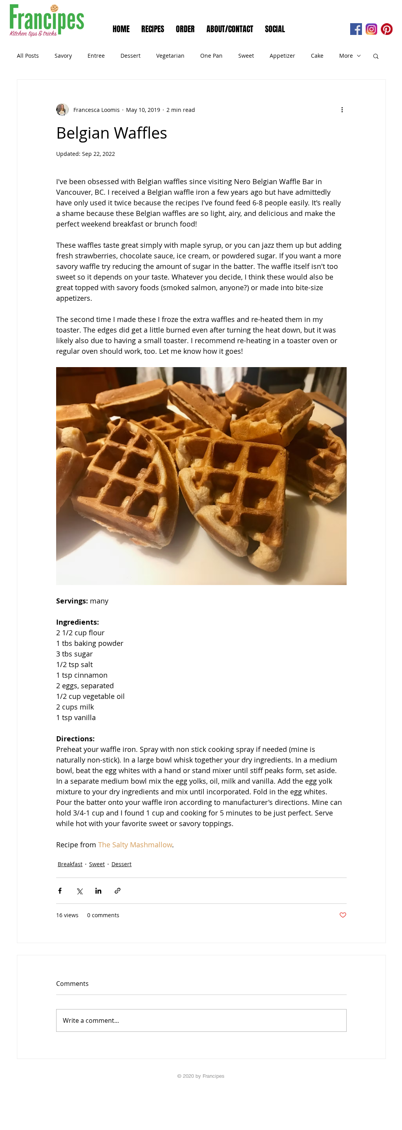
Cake (317, 55)
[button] (376, 56)
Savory (63, 55)
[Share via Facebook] (60, 890)
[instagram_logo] (371, 29)
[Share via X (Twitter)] (79, 890)
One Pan (211, 55)
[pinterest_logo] (387, 29)
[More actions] (342, 109)
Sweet (246, 55)
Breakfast (70, 864)
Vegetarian (170, 55)
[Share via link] (117, 890)
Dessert (131, 55)
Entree (96, 55)
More (346, 55)
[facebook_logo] (356, 29)
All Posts (28, 55)
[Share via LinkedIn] (98, 890)
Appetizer (282, 55)
